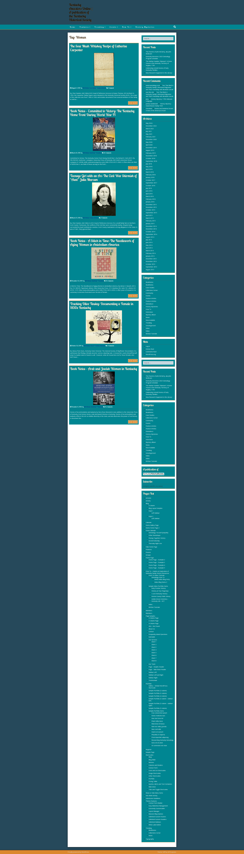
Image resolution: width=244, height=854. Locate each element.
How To (126, 27)
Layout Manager (154, 811)
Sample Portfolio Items (156, 711)
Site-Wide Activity (151, 795)
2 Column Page (154, 618)
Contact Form (153, 768)
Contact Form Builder (156, 803)
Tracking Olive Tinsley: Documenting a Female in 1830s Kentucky (101, 306)
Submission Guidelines (153, 798)
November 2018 (151, 156)
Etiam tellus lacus (157, 721)
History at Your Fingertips (160, 591)
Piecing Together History (157, 538)
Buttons (151, 762)
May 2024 (149, 123)
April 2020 (149, 145)
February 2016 (151, 199)
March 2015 (150, 218)
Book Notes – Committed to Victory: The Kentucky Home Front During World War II (102, 113)
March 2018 (150, 172)
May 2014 (149, 245)
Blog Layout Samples (155, 508)
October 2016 (150, 185)
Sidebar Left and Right (156, 675)
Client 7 (154, 658)
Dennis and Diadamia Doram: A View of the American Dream (159, 109)
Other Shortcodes (155, 776)
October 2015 (150, 210)
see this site (150, 92)
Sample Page (150, 752)
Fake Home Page (151, 547)
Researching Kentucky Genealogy (162, 740)
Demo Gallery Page (152, 525)
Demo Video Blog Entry (162, 579)
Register (149, 749)
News (148, 317)
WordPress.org (151, 354)
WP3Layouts (172, 852)
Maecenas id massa (158, 724)
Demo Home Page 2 (152, 528)
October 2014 (150, 232)
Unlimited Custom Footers (157, 817)
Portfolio (149, 684)
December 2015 (151, 204)
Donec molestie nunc (158, 716)
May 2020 (149, 142)
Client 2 (154, 644)
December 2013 (151, 259)
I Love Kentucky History (159, 594)
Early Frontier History (159, 588)
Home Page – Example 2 (157, 560)
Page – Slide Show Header (157, 669)
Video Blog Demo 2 (160, 582)
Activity (148, 501)
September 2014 (151, 234)
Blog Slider (152, 760)
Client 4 (154, 650)
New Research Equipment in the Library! (159, 73)
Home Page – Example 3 (157, 562)
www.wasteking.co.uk (153, 85)
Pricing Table (153, 781)
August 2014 (150, 237)
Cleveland (149, 108)
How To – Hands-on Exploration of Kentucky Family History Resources (157, 572)
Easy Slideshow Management (158, 806)
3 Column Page (154, 621)
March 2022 (150, 129)
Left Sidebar (156, 513)
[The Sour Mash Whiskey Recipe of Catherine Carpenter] (104, 69)
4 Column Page (154, 623)
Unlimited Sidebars (155, 822)
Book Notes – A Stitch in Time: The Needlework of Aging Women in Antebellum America (102, 243)
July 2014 (149, 240)
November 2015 (151, 207)
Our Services (153, 640)
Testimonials (153, 680)
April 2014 (149, 248)
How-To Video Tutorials (157, 575)
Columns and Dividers (156, 765)
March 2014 (150, 251)
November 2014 (151, 229)
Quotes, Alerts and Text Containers (160, 784)
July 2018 (149, 164)
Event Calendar (151, 530)
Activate (148, 498)
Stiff (164, 852)
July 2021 (149, 131)
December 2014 (151, 226)
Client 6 (154, 655)
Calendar (149, 522)
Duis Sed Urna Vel (157, 718)
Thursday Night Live (155, 543)
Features (84, 27)
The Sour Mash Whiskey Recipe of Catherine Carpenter (98, 48)
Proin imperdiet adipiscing (160, 737)
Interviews (149, 312)
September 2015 (151, 213)
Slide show (152, 787)
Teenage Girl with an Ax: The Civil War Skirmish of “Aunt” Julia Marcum (103, 178)
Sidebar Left (153, 672)
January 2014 (150, 256)
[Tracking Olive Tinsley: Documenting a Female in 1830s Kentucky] (104, 327)
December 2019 (151, 148)
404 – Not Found (154, 626)
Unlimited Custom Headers (158, 819)
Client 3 (154, 647)
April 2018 (149, 169)
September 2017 (151, 183)
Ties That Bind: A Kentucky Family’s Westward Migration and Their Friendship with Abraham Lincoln (159, 87)
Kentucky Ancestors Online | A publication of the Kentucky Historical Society (80, 12)
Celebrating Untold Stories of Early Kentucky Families (157, 69)
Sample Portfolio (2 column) (158, 690)
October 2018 (150, 158)
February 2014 (151, 253)
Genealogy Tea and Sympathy (158, 533)
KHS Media (85, 88)
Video (148, 328)
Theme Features (151, 801)
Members (149, 610)
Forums (148, 552)
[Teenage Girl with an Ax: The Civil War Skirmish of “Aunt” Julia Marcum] (104, 199)
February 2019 (151, 153)
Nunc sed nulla (156, 729)
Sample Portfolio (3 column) (158, 693)
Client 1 (154, 642)
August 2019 (150, 150)
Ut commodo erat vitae (159, 745)
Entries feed (150, 349)
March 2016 (150, 196)
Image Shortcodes (155, 773)
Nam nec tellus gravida (159, 726)
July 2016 (149, 188)
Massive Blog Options (156, 814)
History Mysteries (145, 27)
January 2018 (150, 177)
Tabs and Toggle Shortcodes (158, 789)
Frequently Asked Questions (158, 634)
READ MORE (133, 103)
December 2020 (151, 139)
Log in (148, 346)
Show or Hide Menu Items (154, 793)
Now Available (150, 320)
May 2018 (149, 166)
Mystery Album (151, 315)
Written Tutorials (100, 346)
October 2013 (150, 264)
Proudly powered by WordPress (78, 852)
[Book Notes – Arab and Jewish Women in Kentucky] (104, 388)
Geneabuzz (149, 304)
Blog (147, 503)
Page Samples (150, 616)
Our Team (152, 664)
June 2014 (149, 242)
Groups (148, 555)
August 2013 (150, 269)
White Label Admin (155, 825)
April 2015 (149, 215)
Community (149, 293)
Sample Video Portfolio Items (158, 586)
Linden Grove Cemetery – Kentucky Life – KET (160, 600)
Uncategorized (151, 325)
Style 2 (151, 516)
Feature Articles (101, 88)
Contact (151, 631)
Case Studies (92, 88)
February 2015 (151, 221)
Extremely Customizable (157, 808)
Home (72, 27)
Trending (99, 27)
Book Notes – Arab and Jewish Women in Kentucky (103, 369)
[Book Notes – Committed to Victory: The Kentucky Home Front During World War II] (104, 134)
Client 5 (154, 653)
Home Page (150, 558)
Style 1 (151, 511)
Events (113, 27)
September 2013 (151, 267)
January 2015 (150, 223)
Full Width (152, 637)
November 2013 (151, 261)
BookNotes (93, 153)
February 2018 (151, 175)
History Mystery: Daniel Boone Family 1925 (158, 105)
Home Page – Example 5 (157, 568)
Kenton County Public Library (161, 596)
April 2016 (149, 194)
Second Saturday (154, 541)
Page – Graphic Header (156, 667)
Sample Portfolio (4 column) (158, 696)
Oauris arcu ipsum (157, 732)
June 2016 (149, 191)
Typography (150, 839)
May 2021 (149, 134)
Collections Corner (152, 290)
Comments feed (151, 352)
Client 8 (154, 661)
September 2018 (151, 161)
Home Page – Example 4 (157, 565)
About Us (152, 629)
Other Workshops (154, 535)
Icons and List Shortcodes (157, 770)
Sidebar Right (153, 678)
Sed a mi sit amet (157, 743)
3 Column (152, 505)
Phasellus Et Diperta (158, 735)
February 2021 (151, 137)
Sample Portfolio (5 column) (158, 708)
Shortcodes (149, 755)
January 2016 (150, 202)
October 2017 (150, 180)
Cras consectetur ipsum (159, 713)
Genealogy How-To (158, 577)
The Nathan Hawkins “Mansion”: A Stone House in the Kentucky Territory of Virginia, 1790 (159, 63)
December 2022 (151, 126)
